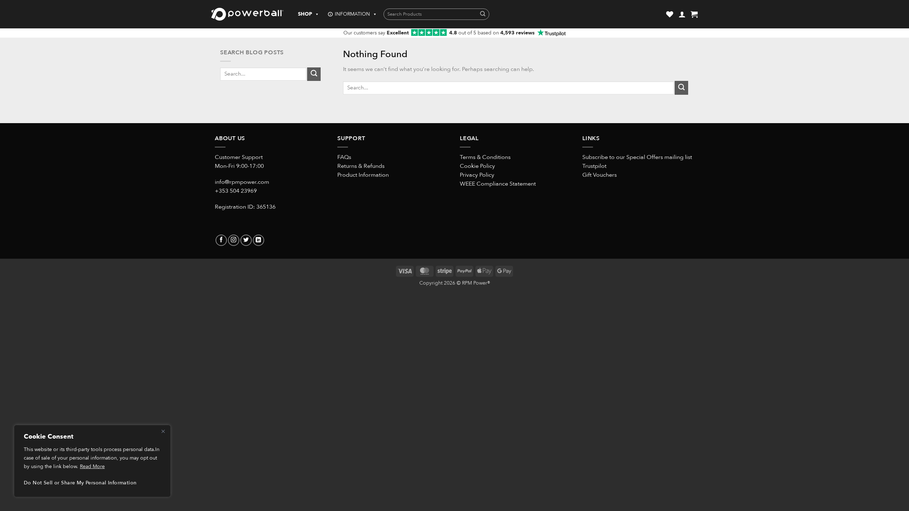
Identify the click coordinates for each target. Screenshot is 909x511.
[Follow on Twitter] (246, 240)
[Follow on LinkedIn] (258, 240)
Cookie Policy (477, 166)
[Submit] (483, 14)
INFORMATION (352, 14)
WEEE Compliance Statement (498, 184)
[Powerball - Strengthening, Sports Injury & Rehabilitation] (247, 14)
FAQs (344, 157)
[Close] (163, 431)
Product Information (363, 175)
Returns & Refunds (361, 166)
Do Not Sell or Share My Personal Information (80, 482)
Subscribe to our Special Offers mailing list (637, 157)
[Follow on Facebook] (221, 240)
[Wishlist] (669, 14)
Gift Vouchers (599, 175)
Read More (92, 466)
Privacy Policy (477, 175)
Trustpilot (594, 166)
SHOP (305, 14)
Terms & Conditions (485, 157)
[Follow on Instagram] (233, 240)
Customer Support (239, 157)
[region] (92, 461)
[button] (682, 14)
